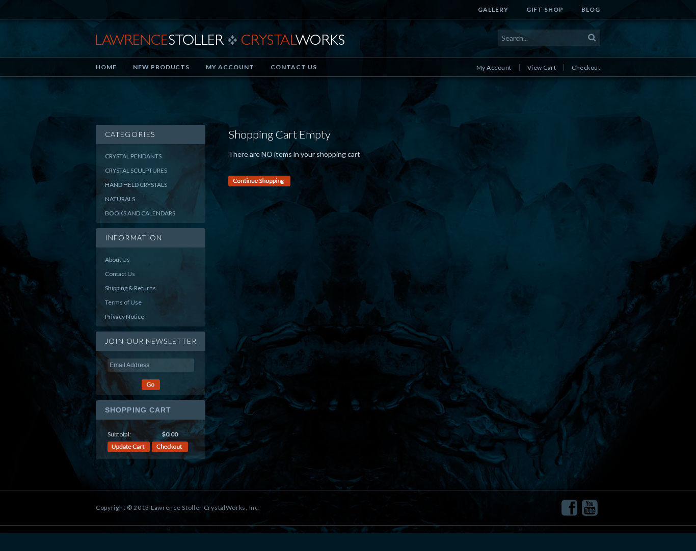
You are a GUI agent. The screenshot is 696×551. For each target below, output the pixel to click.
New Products (161, 67)
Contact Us (294, 67)
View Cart (541, 67)
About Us (117, 259)
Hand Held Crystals (136, 184)
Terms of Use (123, 302)
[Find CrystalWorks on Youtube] (589, 508)
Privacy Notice (124, 316)
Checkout (586, 67)
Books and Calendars (140, 213)
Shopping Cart (138, 410)
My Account (230, 67)
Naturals (120, 199)
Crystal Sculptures (136, 170)
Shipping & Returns (130, 288)
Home (106, 67)
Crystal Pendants (133, 156)
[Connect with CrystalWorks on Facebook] (568, 508)
